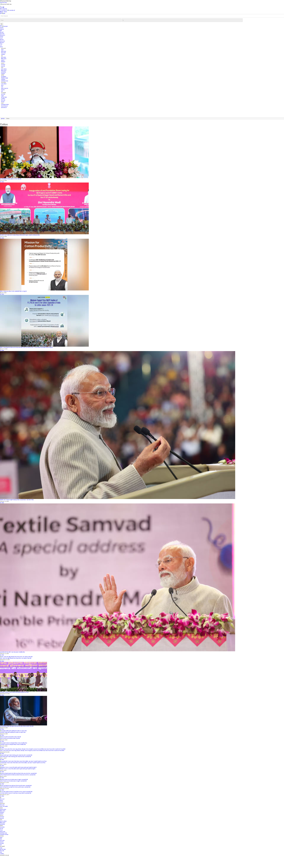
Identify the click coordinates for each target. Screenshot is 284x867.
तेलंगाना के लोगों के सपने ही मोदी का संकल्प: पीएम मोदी (10, 738)
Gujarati (2, 29)
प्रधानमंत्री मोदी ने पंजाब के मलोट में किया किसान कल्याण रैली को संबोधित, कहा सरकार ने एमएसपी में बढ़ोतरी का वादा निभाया (22, 762)
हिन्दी (1, 30)
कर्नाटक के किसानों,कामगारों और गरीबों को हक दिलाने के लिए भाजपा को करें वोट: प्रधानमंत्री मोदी (17, 775)
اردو (1, 45)
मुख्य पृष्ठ (2, 118)
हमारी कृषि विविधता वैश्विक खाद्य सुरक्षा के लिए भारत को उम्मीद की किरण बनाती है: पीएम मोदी (16, 726)
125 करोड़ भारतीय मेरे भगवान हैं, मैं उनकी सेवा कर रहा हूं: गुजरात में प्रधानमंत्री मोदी (15, 793)
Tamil (1, 38)
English (1, 27)
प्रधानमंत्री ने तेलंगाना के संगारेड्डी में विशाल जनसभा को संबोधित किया (13, 744)
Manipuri (2, 42)
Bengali (1, 32)
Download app (3, 2)
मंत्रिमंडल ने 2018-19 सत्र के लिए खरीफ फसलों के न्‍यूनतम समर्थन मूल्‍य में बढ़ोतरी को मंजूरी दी (17, 768)
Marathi (2, 39)
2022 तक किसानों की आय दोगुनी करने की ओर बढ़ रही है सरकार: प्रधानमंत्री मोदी (15, 787)
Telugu (1, 36)
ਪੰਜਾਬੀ (1, 47)
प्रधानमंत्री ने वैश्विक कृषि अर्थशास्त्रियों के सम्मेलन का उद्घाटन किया (13, 732)
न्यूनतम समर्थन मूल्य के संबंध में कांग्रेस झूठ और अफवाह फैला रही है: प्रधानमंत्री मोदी (15, 756)
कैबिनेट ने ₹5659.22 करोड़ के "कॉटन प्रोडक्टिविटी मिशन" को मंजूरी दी (13, 291)
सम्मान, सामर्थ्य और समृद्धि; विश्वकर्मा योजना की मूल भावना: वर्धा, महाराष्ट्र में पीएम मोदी (15, 658)
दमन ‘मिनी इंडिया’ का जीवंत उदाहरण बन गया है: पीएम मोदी (10, 179)
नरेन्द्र (2, 7)
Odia (1, 44)
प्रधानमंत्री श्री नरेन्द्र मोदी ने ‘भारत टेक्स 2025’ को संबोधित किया (12, 652)
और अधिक (2, 182)
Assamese (2, 41)
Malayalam (2, 35)
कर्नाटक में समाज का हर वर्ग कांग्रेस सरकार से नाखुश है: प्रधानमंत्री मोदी (13, 781)
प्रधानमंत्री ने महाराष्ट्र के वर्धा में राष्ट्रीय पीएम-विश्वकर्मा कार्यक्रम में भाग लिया (14, 692)
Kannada (2, 33)
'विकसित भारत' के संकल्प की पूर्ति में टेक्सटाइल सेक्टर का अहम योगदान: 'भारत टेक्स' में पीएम (17, 499)
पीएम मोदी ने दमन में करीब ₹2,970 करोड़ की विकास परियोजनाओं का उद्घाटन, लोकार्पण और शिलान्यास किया (20, 235)
